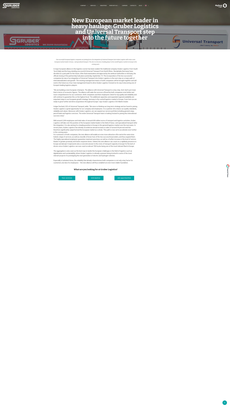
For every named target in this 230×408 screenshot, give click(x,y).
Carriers (124, 5)
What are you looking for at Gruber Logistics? (96, 169)
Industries (103, 5)
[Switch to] (147, 6)
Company (83, 5)
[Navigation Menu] (215, 4)
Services (93, 5)
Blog (140, 5)
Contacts (133, 5)
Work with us (113, 5)
